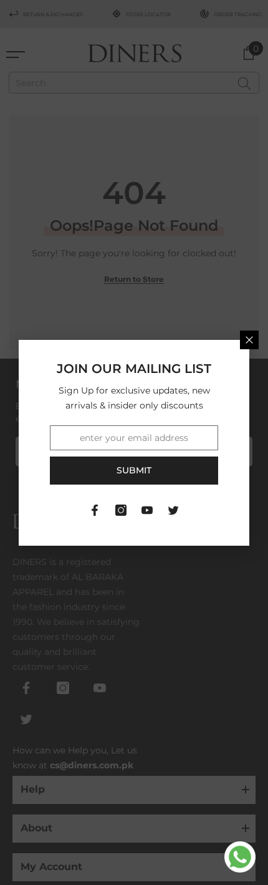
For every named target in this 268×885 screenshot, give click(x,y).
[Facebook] (95, 510)
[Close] (249, 340)
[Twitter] (173, 510)
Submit (134, 470)
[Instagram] (121, 510)
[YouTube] (147, 510)
